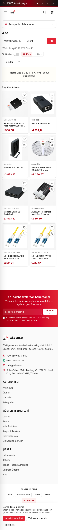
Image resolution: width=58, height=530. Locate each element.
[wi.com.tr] (12, 12)
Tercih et (10, 524)
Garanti (6, 416)
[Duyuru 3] (48, 3)
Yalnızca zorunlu (37, 518)
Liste (39, 54)
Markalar (7, 397)
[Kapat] (53, 3)
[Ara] (44, 12)
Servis (6, 421)
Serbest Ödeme (11, 469)
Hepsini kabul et (14, 518)
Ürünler (6, 392)
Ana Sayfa (8, 387)
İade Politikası (10, 426)
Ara (51, 40)
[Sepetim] (51, 12)
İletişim (6, 460)
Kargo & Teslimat (11, 431)
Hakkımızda (9, 455)
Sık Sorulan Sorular (13, 440)
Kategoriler (8, 402)
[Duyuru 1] (37, 3)
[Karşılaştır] (24, 101)
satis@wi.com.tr (14, 365)
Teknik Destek (10, 436)
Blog (5, 474)
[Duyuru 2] (42, 3)
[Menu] (5, 12)
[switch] (16, 54)
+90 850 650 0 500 (16, 355)
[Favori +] (24, 94)
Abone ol (50, 312)
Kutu (28, 54)
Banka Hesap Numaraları (16, 464)
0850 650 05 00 (15, 360)
